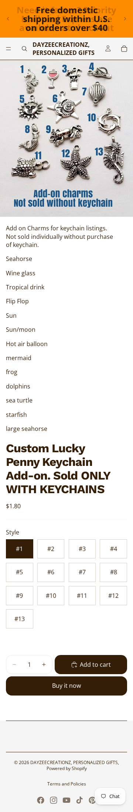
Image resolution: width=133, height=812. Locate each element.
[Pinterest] (92, 800)
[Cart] (124, 49)
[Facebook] (40, 800)
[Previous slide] (8, 19)
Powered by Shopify (67, 768)
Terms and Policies (66, 784)
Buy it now (66, 686)
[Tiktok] (79, 800)
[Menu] (8, 48)
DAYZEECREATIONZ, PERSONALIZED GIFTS (74, 762)
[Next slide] (125, 19)
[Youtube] (66, 800)
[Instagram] (53, 800)
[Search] (24, 49)
